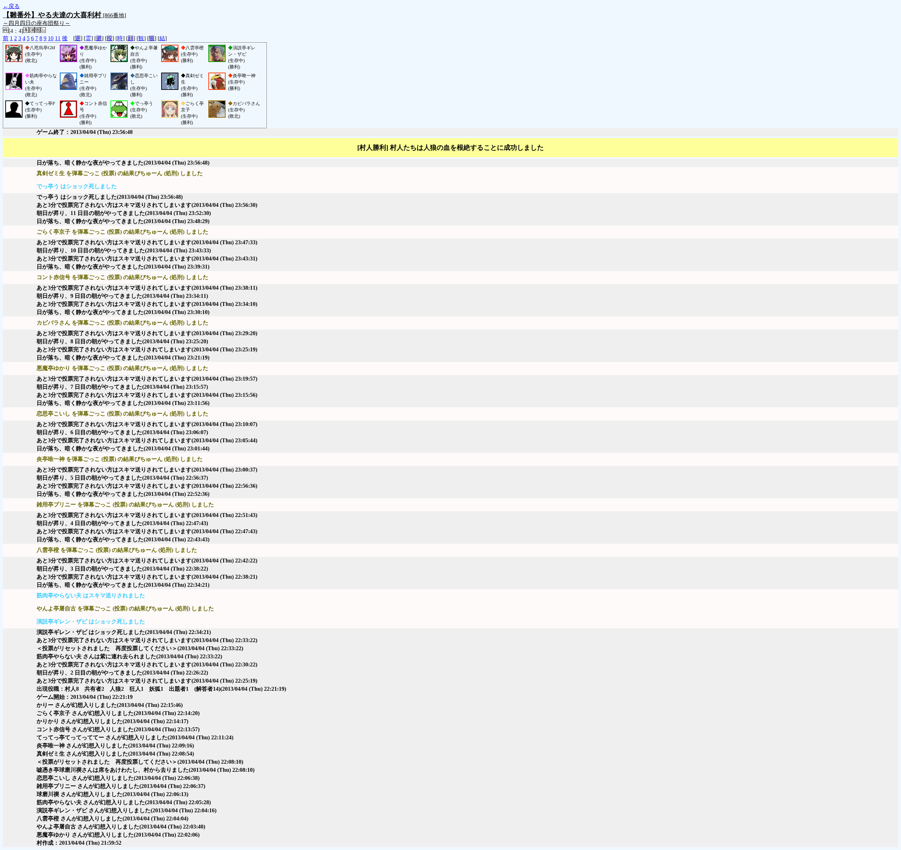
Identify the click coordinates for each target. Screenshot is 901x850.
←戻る (11, 6)
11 (58, 38)
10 (50, 38)
